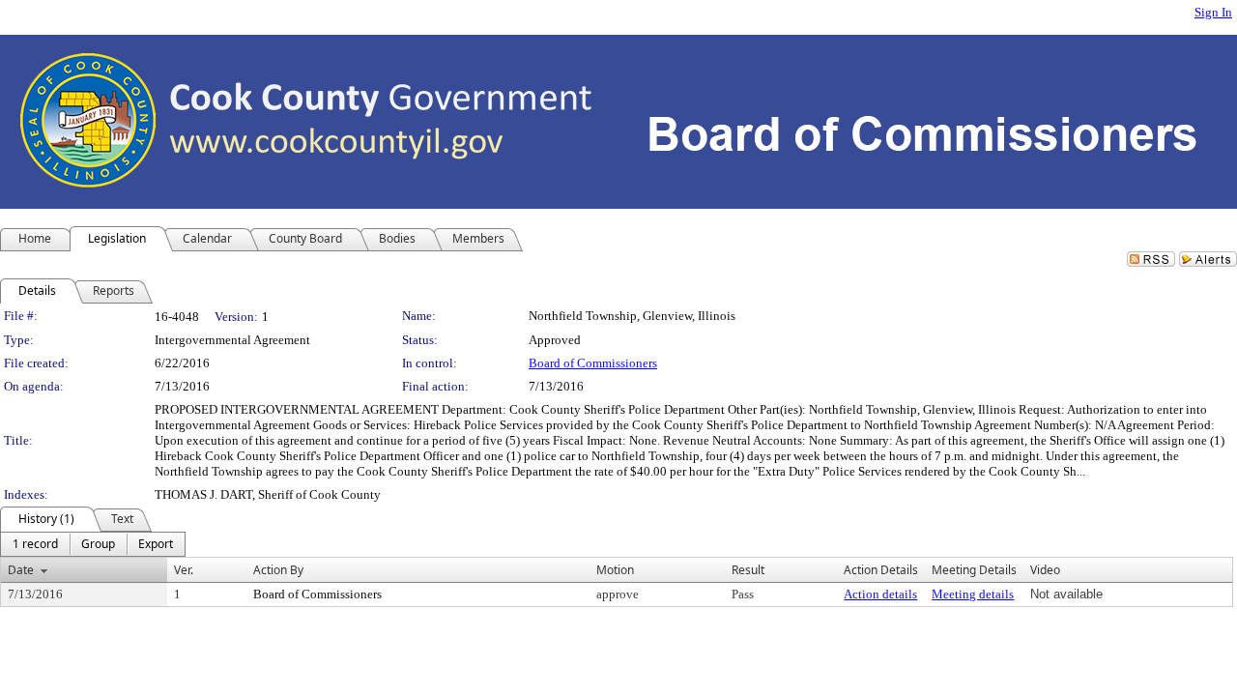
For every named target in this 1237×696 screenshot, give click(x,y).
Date (21, 570)
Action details (880, 594)
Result (748, 570)
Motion (615, 570)
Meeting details (973, 594)
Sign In (1213, 12)
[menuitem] (35, 544)
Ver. (183, 570)
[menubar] (93, 544)
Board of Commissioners (593, 363)
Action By (278, 570)
